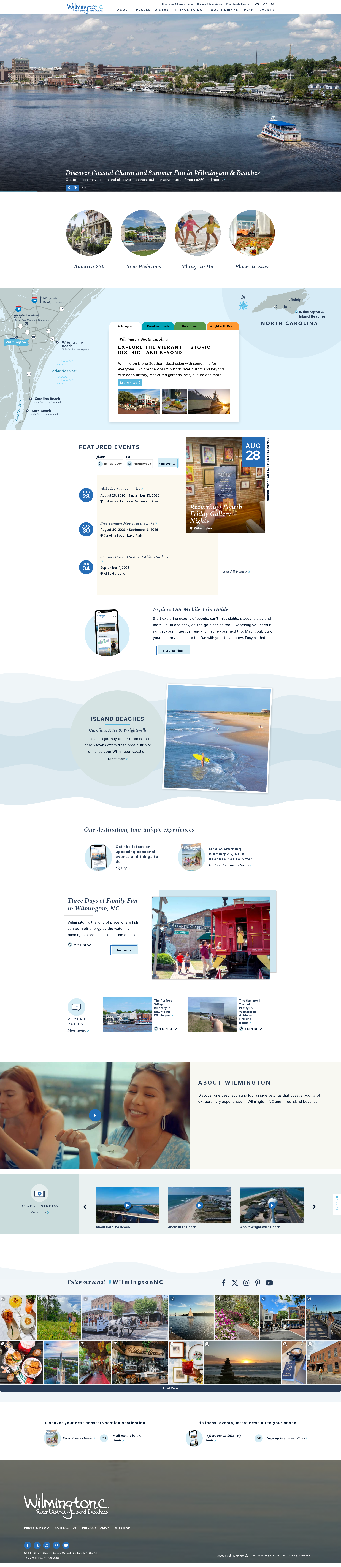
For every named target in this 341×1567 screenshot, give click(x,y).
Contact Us (66, 1527)
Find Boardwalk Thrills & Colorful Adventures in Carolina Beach (158, 173)
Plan (249, 10)
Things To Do (189, 10)
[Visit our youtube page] (269, 1282)
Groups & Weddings (209, 3)
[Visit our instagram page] (246, 1282)
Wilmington (142, 222)
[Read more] (201, 180)
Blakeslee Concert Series (120, 489)
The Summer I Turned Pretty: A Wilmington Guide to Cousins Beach (249, 1011)
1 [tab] (337, 1197)
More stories (77, 1030)
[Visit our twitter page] (235, 1282)
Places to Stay (252, 266)
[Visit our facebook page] (223, 1282)
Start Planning (172, 650)
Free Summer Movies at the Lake (127, 523)
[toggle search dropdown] (272, 3)
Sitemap (122, 1527)
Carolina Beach (142, 229)
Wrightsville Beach (142, 243)
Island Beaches (118, 719)
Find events (167, 463)
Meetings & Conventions (177, 3)
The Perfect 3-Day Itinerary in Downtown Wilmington (163, 1008)
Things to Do (197, 266)
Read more (123, 950)
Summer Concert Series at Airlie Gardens (134, 557)
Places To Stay (152, 10)
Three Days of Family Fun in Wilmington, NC (103, 904)
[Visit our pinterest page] (257, 1282)
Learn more (129, 382)
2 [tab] (337, 1200)
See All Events (235, 572)
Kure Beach (142, 236)
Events (267, 10)
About (124, 10)
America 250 (89, 266)
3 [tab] (337, 1203)
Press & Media (37, 1527)
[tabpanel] (127, 1210)
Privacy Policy (96, 1527)
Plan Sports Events (238, 3)
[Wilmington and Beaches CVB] (85, 8)
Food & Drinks (223, 10)
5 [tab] (337, 1210)
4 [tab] (337, 1207)
